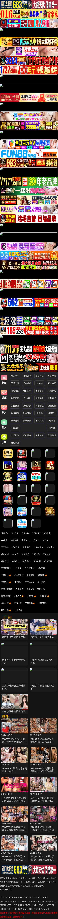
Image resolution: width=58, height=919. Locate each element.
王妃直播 (47, 554)
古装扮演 (15, 405)
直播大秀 (41, 589)
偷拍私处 (16, 561)
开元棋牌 (25, 533)
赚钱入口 (18, 603)
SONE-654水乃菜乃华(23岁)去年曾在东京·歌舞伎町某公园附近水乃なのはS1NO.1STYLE (14, 861)
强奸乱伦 (27, 375)
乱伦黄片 (5, 561)
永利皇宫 (41, 568)
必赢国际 (16, 547)
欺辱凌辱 (15, 398)
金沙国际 (41, 582)
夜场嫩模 (37, 561)
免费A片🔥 (31, 596)
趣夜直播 (26, 561)
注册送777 (25, 540)
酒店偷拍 (25, 554)
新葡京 (45, 540)
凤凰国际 (26, 547)
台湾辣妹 (15, 390)
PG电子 (4, 540)
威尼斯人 (5, 533)
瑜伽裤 (40, 413)
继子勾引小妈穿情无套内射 (14, 661)
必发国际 (48, 561)
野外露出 (52, 398)
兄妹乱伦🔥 (44, 596)
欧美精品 (40, 375)
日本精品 (27, 383)
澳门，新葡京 (7, 589)
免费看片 (19, 589)
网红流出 (40, 398)
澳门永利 (47, 533)
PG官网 (15, 533)
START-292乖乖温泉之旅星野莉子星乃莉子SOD (42, 741)
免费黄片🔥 (42, 575)
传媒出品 (15, 427)
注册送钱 (14, 540)
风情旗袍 (15, 413)
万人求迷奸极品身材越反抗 (14, 687)
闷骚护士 (52, 413)
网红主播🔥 (6, 610)
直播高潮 (50, 547)
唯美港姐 (40, 390)
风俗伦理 (52, 435)
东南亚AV (52, 390)
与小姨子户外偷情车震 (42, 636)
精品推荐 (15, 375)
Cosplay (39, 383)
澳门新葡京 (6, 568)
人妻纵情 (40, 435)
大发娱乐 (17, 568)
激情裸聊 (30, 575)
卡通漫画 (15, 420)
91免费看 (18, 610)
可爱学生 (40, 405)
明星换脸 (27, 413)
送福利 (36, 540)
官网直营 (36, 533)
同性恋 (52, 427)
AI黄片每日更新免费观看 (42, 687)
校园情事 (27, 435)
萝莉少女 (52, 375)
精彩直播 (5, 554)
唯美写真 (40, 420)
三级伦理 (15, 383)
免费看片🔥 (6, 575)
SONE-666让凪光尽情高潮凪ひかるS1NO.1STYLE (14, 771)
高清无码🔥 (30, 603)
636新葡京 (18, 575)
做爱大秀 (30, 589)
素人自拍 (52, 383)
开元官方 (18, 582)
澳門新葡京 (29, 568)
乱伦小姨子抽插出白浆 (14, 711)
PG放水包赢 (39, 547)
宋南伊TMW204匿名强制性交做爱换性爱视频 (43, 858)
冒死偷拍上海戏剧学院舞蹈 (42, 661)
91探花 (27, 398)
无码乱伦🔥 (6, 582)
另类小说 (15, 442)
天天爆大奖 (29, 582)
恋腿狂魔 (52, 405)
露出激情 (27, 420)
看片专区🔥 (6, 603)
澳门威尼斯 (6, 596)
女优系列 (27, 405)
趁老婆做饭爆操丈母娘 (14, 636)
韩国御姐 (27, 390)
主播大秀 (36, 554)
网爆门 (52, 420)
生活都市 (15, 435)
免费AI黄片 (43, 603)
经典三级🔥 (19, 596)
